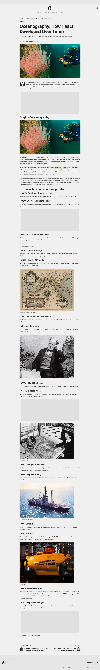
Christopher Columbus (61, 167)
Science (22, 21)
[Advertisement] (50, 103)
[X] (95, 662)
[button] (97, 8)
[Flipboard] (97, 662)
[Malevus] (50, 8)
